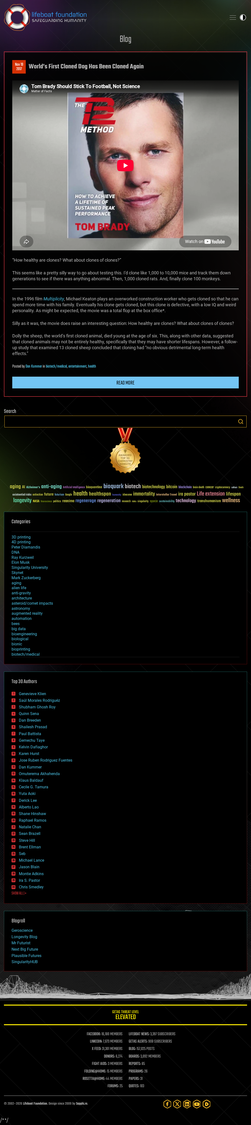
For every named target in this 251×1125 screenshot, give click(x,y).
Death (240, 487)
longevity (22, 501)
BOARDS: (134, 1056)
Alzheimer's (33, 487)
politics (57, 501)
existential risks (22, 495)
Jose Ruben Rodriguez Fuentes (45, 760)
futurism (59, 495)
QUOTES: (134, 1086)
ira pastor (187, 494)
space (154, 501)
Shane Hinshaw (32, 813)
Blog (125, 40)
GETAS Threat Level (125, 1016)
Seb (22, 853)
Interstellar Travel (166, 495)
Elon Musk (21, 562)
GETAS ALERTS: (138, 1041)
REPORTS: (135, 1064)
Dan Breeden (30, 720)
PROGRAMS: (136, 1071)
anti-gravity (21, 593)
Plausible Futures (26, 955)
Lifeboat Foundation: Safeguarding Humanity (113, 17)
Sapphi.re (81, 1104)
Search (241, 421)
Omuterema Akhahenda (39, 773)
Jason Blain (29, 867)
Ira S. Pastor (29, 880)
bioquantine (94, 487)
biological (20, 639)
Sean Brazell (29, 833)
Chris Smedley (31, 887)
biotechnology (153, 487)
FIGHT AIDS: (99, 1064)
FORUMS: (113, 1086)
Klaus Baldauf (31, 780)
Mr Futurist (21, 943)
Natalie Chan (30, 827)
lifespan (233, 494)
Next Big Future (25, 949)
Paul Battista (30, 733)
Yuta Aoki (27, 793)
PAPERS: (134, 1079)
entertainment (77, 366)
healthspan (100, 494)
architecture (22, 598)
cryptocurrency (222, 487)
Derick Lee (28, 800)
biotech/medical (56, 366)
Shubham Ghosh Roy (37, 707)
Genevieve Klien (32, 693)
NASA (36, 501)
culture (234, 487)
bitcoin (171, 487)
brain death (198, 487)
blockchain (185, 487)
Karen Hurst (29, 753)
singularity (143, 501)
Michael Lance (31, 860)
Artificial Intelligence (74, 487)
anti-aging (51, 487)
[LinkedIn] (187, 1104)
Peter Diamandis (26, 547)
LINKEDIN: (96, 1041)
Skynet (17, 572)
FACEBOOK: (94, 1034)
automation (22, 618)
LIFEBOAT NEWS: (139, 1034)
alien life (19, 588)
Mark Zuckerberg (26, 577)
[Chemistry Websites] (125, 452)
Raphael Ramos (32, 820)
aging (15, 487)
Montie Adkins (31, 873)
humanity (116, 495)
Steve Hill (27, 840)
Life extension (211, 494)
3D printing (21, 537)
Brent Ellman (30, 847)
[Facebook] (167, 1104)
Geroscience (22, 930)
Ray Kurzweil (23, 557)
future (48, 494)
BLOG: (132, 1049)
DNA (15, 552)
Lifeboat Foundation (35, 1104)
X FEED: (96, 1049)
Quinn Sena (29, 713)
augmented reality (27, 613)
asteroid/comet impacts (32, 603)
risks (134, 501)
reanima (68, 501)
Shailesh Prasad (33, 727)
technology (186, 501)
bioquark (113, 486)
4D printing (21, 542)
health (92, 366)
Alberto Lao (29, 807)
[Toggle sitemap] (233, 17)
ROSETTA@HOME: (94, 1079)
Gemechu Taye (32, 740)
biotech (133, 486)
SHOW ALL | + (19, 893)
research (126, 501)
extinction (38, 495)
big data (19, 628)
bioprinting (21, 649)
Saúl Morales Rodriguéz (39, 700)
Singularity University (30, 567)
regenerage (85, 501)
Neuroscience (46, 501)
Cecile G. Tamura (33, 787)
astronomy (21, 608)
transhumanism (209, 501)
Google (68, 495)
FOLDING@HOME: (95, 1071)
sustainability (167, 501)
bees (16, 623)
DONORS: (109, 1056)
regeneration (109, 501)
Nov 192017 (19, 67)
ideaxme (127, 495)
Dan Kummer (33, 366)
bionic (17, 644)
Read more (125, 383)
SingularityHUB (25, 961)
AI (23, 487)
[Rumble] (207, 1104)
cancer (209, 487)
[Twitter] (177, 1104)
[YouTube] (197, 1104)
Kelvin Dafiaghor (33, 747)
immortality (144, 494)
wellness (231, 501)
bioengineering (24, 634)
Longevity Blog (24, 936)
